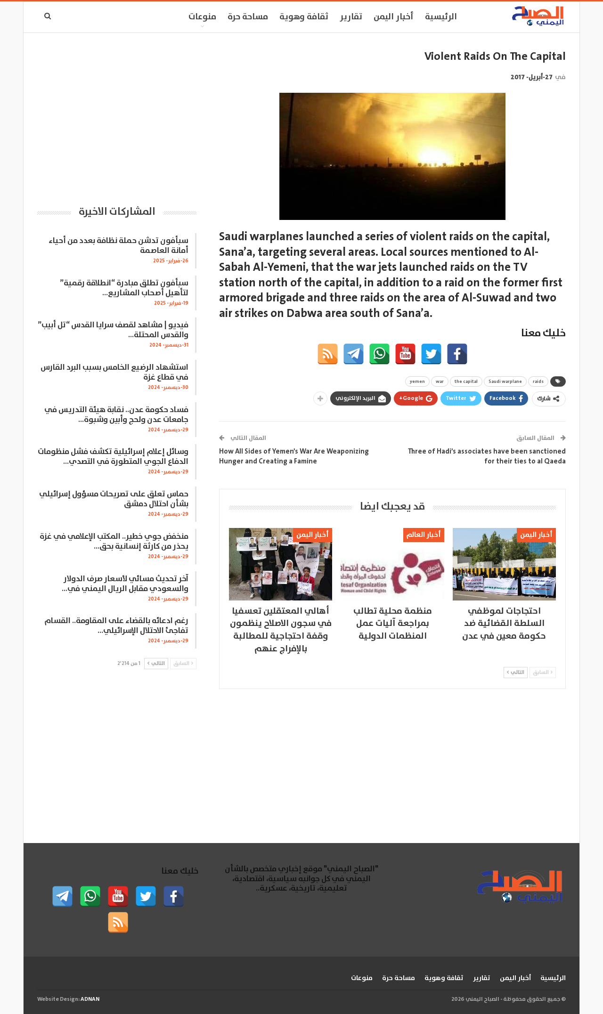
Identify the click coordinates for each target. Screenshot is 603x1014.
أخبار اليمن (394, 17)
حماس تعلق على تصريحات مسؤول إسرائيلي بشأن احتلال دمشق (113, 499)
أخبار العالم (424, 535)
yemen (417, 381)
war (440, 381)
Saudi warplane (505, 381)
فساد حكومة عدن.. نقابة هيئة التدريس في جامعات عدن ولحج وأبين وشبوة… (116, 415)
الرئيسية (441, 17)
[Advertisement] (116, 115)
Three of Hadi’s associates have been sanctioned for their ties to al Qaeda (487, 456)
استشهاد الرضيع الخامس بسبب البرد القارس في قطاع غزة (114, 372)
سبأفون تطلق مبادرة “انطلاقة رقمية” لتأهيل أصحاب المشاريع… (124, 288)
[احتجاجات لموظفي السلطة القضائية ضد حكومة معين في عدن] (504, 564)
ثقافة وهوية (303, 17)
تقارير (351, 17)
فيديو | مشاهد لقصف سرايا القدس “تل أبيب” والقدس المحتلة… (113, 330)
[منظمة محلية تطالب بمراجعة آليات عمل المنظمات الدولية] (392, 564)
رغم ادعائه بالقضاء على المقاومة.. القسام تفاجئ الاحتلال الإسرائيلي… (116, 626)
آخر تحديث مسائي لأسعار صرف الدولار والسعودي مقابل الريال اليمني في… (125, 584)
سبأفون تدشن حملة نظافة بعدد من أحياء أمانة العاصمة (118, 246)
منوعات (202, 17)
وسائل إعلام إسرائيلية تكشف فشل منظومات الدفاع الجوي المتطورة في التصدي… (113, 457)
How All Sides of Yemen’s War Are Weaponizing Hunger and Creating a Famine (294, 456)
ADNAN (90, 999)
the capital (466, 381)
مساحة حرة (248, 17)
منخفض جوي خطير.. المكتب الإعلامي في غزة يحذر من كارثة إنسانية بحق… (114, 542)
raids (538, 381)
